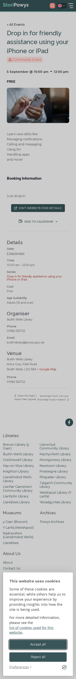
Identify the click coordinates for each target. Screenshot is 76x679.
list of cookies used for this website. (31, 630)
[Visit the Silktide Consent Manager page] (64, 667)
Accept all (38, 644)
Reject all (38, 657)
